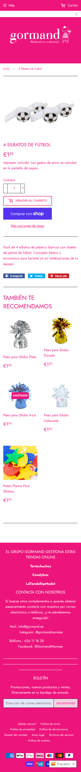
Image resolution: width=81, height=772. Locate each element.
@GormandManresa (49, 646)
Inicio (6, 69)
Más (11, 5)
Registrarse (65, 703)
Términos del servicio (61, 735)
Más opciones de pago (27, 225)
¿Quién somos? (27, 724)
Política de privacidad (22, 729)
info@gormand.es (30, 626)
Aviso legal (38, 735)
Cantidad (9, 180)
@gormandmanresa (49, 632)
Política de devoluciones (53, 729)
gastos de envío (48, 162)
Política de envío (50, 724)
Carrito (72, 5)
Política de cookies (39, 740)
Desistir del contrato (15, 735)
